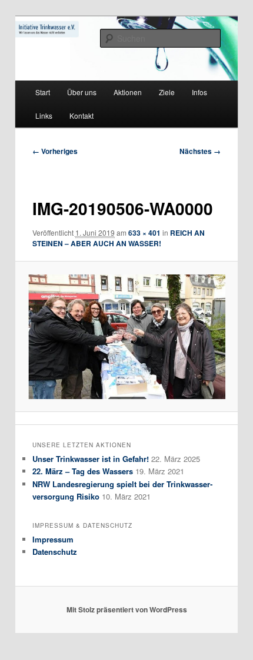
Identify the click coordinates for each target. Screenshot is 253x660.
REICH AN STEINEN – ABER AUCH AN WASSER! (118, 238)
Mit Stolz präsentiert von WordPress (126, 609)
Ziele (167, 92)
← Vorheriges (55, 151)
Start (42, 92)
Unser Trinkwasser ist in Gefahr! (90, 458)
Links (43, 115)
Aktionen (128, 92)
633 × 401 (144, 232)
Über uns (81, 92)
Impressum (53, 539)
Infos (199, 92)
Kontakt (81, 115)
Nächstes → (200, 151)
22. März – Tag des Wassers (82, 471)
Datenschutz (54, 551)
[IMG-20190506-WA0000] (126, 336)
